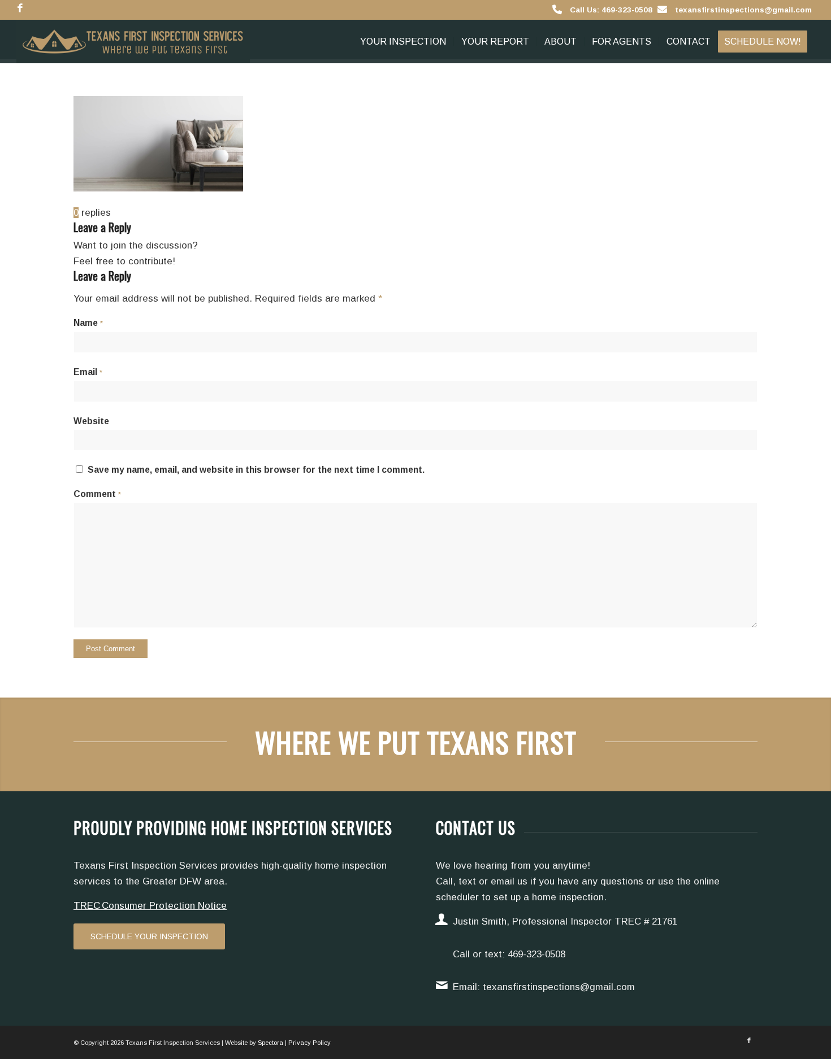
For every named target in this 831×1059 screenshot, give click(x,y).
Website (91, 421)
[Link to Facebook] (19, 8)
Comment (97, 494)
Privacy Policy (309, 1042)
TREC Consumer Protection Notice (150, 905)
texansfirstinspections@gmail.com (743, 10)
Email (87, 372)
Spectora (270, 1042)
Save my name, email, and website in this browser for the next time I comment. (256, 469)
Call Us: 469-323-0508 (611, 10)
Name (88, 323)
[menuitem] (403, 41)
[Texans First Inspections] (133, 41)
